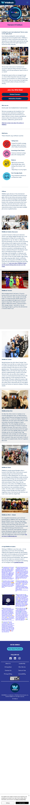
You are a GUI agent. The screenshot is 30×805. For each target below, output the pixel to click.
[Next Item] (27, 13)
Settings (8, 803)
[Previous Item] (3, 13)
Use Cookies (22, 803)
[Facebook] (10, 658)
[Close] (28, 796)
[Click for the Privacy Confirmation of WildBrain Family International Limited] (15, 680)
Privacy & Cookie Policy (20, 799)
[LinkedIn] (15, 658)
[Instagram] (19, 658)
